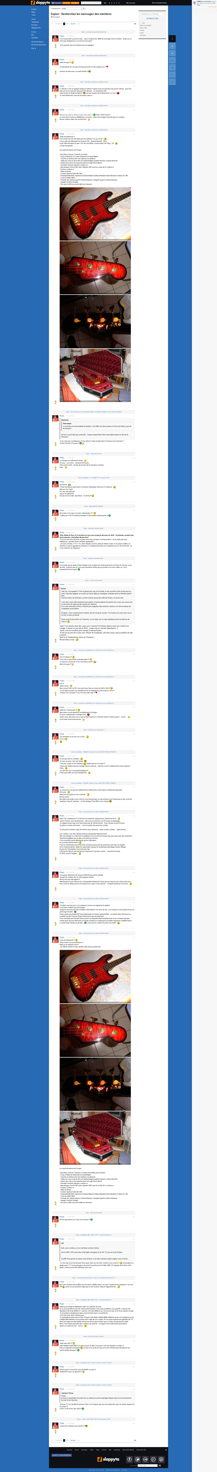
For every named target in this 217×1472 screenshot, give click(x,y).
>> (78, 24)
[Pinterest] (161, 1459)
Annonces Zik (141, 1450)
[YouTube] (145, 1459)
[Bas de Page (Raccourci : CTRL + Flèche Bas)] (172, 81)
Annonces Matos (37, 42)
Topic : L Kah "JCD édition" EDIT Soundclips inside (94, 1419)
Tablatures (35, 22)
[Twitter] (137, 1459)
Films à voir (124, 1470)
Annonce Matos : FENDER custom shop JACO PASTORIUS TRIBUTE (93, 752)
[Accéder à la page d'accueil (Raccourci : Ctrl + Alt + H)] (40, 4)
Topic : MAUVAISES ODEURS (93, 506)
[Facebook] (129, 1459)
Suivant (73, 24)
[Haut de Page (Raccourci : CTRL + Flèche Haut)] (172, 74)
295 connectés (130, 3)
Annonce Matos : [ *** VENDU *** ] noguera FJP (94, 478)
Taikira (199, 1)
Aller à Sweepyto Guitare (159, 3)
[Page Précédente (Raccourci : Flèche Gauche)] (172, 53)
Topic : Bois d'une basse (94, 1213)
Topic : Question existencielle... (93, 528)
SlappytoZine (36, 28)
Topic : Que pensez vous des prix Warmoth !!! (94, 812)
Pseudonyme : (56, 8)
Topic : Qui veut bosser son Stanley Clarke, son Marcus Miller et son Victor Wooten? (94, 412)
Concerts (34, 38)
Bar (32, 35)
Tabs (97, 1450)
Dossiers (34, 25)
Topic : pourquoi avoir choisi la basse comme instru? (94, 1363)
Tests (33, 15)
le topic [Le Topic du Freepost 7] (206, 2)
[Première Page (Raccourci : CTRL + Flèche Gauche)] (172, 67)
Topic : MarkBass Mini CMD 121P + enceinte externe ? (94, 1235)
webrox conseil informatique (113, 1470)
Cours (33, 19)
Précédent (58, 24)
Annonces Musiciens (38, 45)
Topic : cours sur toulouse (94, 580)
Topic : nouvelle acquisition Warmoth (93, 32)
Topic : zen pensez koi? (94, 454)
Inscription (75, 3)
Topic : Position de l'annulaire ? (93, 730)
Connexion (57, 3)
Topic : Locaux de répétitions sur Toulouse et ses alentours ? (93, 650)
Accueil (33, 9)
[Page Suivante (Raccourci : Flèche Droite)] (172, 46)
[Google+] (153, 1459)
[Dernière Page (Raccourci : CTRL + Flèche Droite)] (172, 60)
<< (52, 24)
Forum (33, 32)
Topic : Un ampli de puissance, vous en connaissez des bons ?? (94, 1278)
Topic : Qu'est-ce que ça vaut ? (93, 1336)
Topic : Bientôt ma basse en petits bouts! (93, 82)
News (33, 12)
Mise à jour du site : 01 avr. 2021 (96, 1470)
